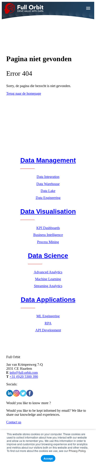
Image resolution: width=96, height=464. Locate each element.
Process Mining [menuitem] (48, 242)
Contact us (13, 422)
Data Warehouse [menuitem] (48, 184)
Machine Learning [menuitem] (48, 279)
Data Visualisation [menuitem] (48, 211)
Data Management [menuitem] (48, 160)
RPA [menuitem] (48, 323)
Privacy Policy (77, 451)
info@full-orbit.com (24, 372)
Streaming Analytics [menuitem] (48, 286)
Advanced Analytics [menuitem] (48, 272)
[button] (88, 8)
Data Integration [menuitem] (48, 177)
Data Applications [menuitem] (48, 299)
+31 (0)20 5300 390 (24, 376)
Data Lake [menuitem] (48, 191)
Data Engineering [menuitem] (48, 198)
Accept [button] (48, 458)
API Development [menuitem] (48, 330)
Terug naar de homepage (23, 93)
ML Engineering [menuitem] (48, 316)
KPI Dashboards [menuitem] (48, 228)
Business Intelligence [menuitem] (48, 235)
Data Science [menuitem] (48, 255)
